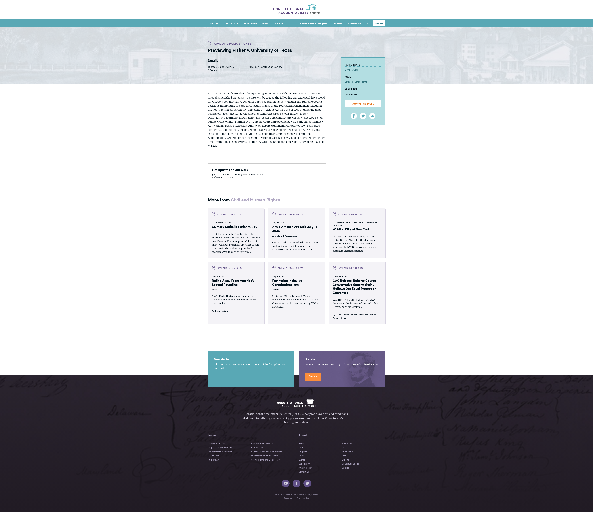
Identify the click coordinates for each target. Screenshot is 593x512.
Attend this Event (363, 103)
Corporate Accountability (220, 447)
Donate (379, 23)
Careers (345, 467)
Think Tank (249, 23)
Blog (344, 455)
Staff (301, 447)
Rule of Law (213, 459)
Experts (338, 23)
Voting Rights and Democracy (265, 459)
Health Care (213, 455)
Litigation (231, 23)
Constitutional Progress (314, 23)
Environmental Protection (220, 451)
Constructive (303, 498)
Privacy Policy (305, 467)
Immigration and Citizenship (264, 455)
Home (301, 443)
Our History (304, 463)
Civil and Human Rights (232, 43)
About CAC (347, 443)
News (264, 23)
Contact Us (304, 471)
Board (345, 447)
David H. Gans (351, 69)
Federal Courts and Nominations (266, 451)
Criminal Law (257, 447)
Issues (214, 23)
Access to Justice (216, 443)
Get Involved (354, 23)
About (279, 23)
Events (302, 459)
